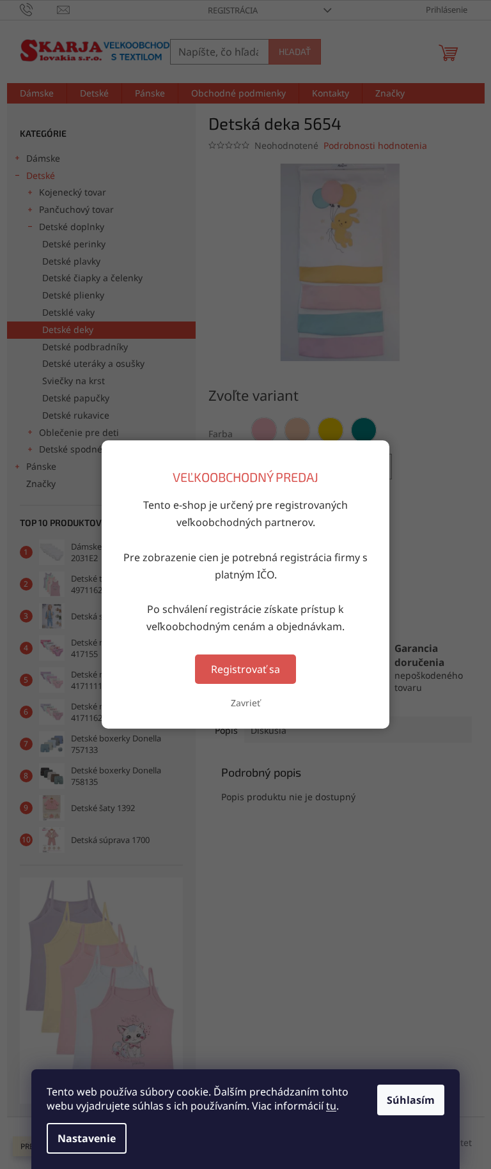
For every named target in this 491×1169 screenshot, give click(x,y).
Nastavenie (87, 1138)
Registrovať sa (245, 669)
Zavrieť (245, 703)
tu (331, 1106)
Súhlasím (411, 1100)
